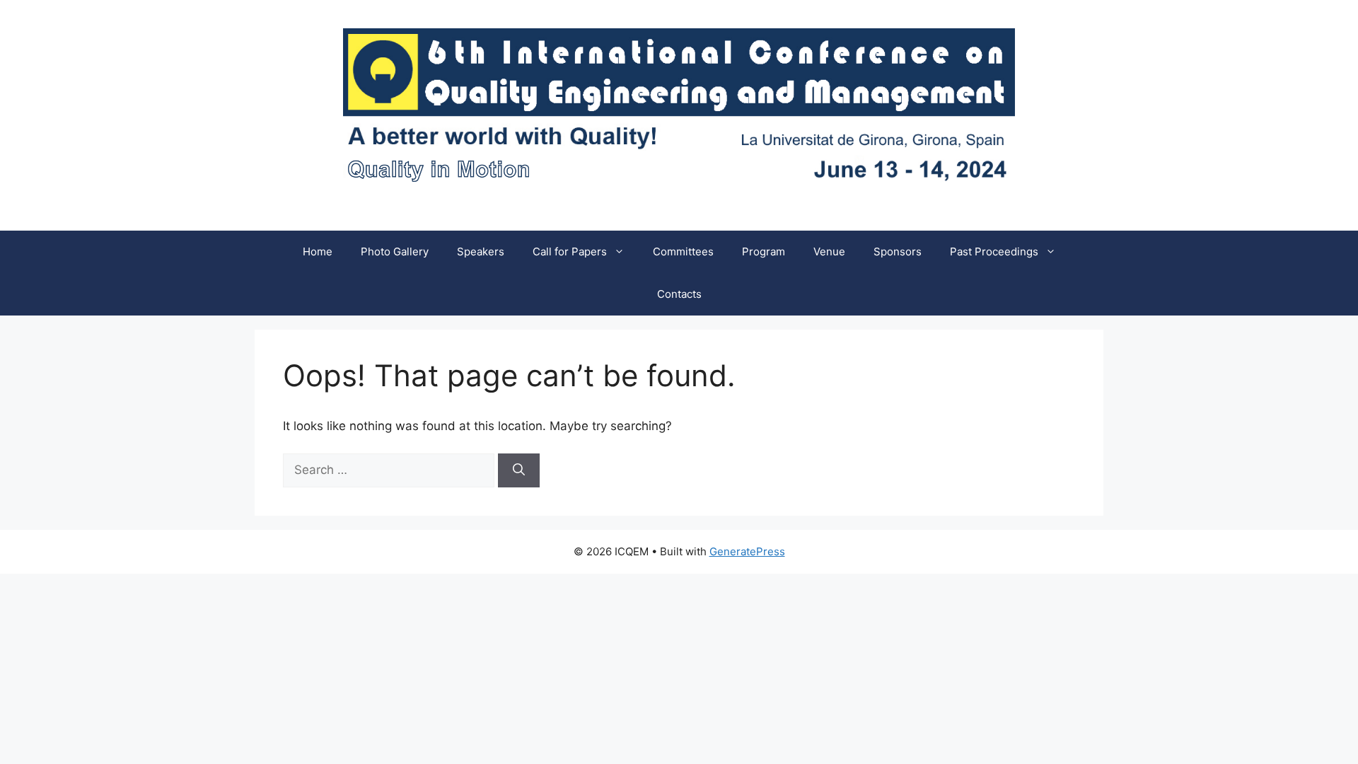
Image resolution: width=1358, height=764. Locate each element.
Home (317, 251)
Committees (683, 251)
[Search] (519, 470)
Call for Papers (570, 251)
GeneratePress (747, 551)
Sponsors (898, 251)
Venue (829, 251)
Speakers (480, 251)
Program (763, 251)
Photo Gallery (395, 251)
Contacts (679, 294)
